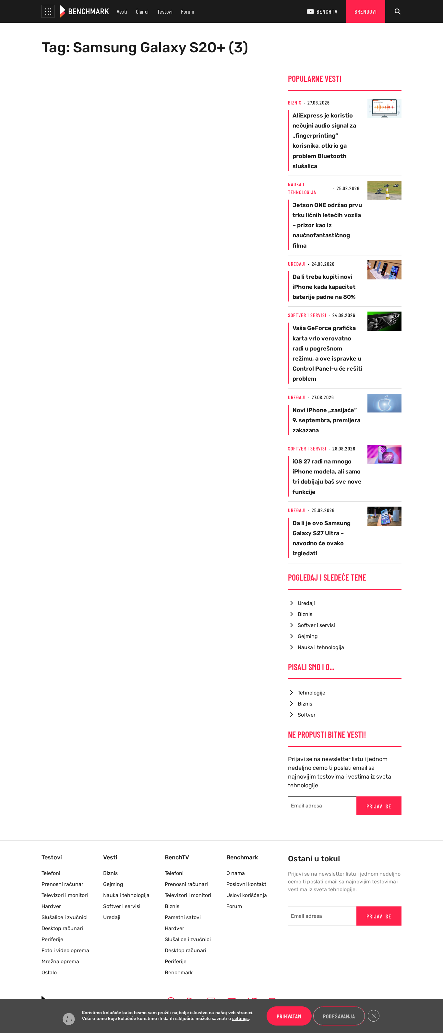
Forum (188, 11)
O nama (235, 873)
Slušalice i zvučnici (65, 917)
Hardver (51, 906)
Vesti (122, 11)
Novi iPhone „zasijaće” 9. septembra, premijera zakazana (326, 420)
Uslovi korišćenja (246, 895)
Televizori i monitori (65, 895)
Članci (142, 11)
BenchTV (327, 11)
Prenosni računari (63, 884)
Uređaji (297, 264)
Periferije (52, 939)
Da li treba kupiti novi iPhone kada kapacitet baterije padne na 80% (324, 287)
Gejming (308, 636)
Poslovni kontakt (246, 884)
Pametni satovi (183, 917)
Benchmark (179, 972)
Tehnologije (311, 693)
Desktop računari (62, 928)
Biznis (295, 102)
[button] (48, 11)
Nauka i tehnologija (321, 647)
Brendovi (365, 11)
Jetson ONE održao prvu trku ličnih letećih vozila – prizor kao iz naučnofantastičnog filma (327, 225)
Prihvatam (289, 1016)
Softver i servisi (307, 315)
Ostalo (49, 972)
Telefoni (51, 873)
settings (240, 1019)
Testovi (165, 11)
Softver (307, 715)
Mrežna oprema (60, 961)
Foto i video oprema (65, 950)
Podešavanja (339, 1016)
